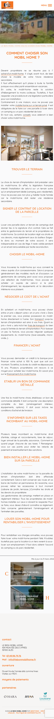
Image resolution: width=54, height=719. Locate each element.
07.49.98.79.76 (14, 655)
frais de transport (36, 325)
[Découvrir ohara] (11, 697)
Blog (24, 46)
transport (39, 319)
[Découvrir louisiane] (45, 697)
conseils (27, 114)
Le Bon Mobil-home (10, 46)
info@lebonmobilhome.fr (22, 659)
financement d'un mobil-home (21, 374)
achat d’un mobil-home (12, 73)
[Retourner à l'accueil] (7, 5)
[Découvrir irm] (29, 697)
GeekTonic (34, 711)
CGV (44, 713)
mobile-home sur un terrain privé (31, 105)
